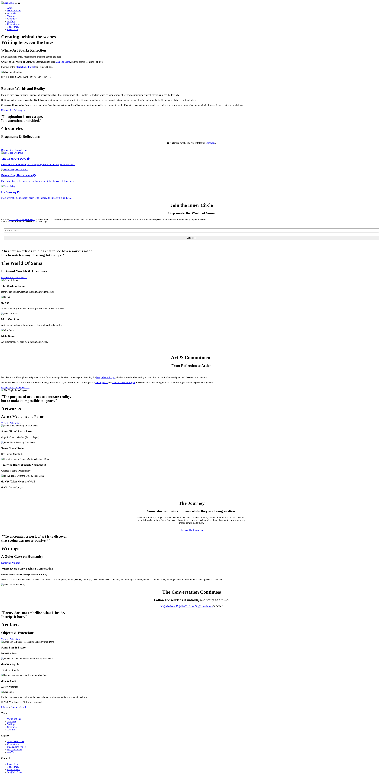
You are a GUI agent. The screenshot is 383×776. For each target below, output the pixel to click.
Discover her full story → (13, 110)
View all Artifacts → (11, 639)
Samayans (210, 143)
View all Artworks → (11, 423)
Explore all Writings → (12, 563)
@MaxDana (16, 772)
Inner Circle (12, 29)
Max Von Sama (63, 62)
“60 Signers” (101, 382)
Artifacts (11, 21)
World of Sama (14, 10)
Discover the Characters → (14, 277)
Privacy (4, 707)
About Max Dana (15, 741)
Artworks (11, 13)
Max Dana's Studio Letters (22, 219)
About (10, 8)
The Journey (13, 26)
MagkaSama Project (25, 67)
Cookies (14, 707)
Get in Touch (13, 769)
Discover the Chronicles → (14, 150)
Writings (11, 16)
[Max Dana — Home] (7, 2)
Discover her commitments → (15, 387)
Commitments (13, 24)
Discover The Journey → (191, 530)
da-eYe (10, 752)
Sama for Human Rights (123, 382)
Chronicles (12, 18)
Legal (23, 707)
